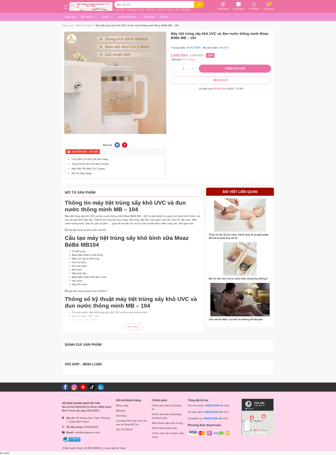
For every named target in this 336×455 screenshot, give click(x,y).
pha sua (170, 10)
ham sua (150, 10)
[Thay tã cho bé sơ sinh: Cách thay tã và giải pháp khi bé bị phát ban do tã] (240, 215)
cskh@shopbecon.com (87, 432)
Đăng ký (120, 410)
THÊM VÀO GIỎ (235, 68)
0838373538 (211, 418)
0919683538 (91, 427)
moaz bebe (119, 10)
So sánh (4, 453)
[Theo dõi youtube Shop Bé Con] (83, 386)
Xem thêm (132, 326)
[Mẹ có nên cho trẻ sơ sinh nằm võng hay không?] (240, 259)
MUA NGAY (221, 80)
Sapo (123, 448)
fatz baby (186, 10)
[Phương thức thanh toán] (209, 432)
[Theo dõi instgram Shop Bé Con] (74, 386)
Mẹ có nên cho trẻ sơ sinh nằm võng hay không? (238, 278)
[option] (115, 83)
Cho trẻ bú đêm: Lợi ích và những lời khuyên (236, 319)
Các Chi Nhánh (124, 429)
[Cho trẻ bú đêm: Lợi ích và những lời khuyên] (240, 299)
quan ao (161, 10)
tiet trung (131, 10)
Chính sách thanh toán (164, 428)
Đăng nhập (122, 405)
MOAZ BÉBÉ (194, 47)
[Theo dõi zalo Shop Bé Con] (101, 386)
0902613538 (220, 88)
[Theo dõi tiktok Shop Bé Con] (92, 386)
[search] (199, 4)
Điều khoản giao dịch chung (167, 423)
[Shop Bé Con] (91, 6)
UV (178, 10)
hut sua (140, 10)
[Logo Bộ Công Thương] (71, 439)
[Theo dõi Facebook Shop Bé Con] (65, 386)
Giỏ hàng (121, 415)
